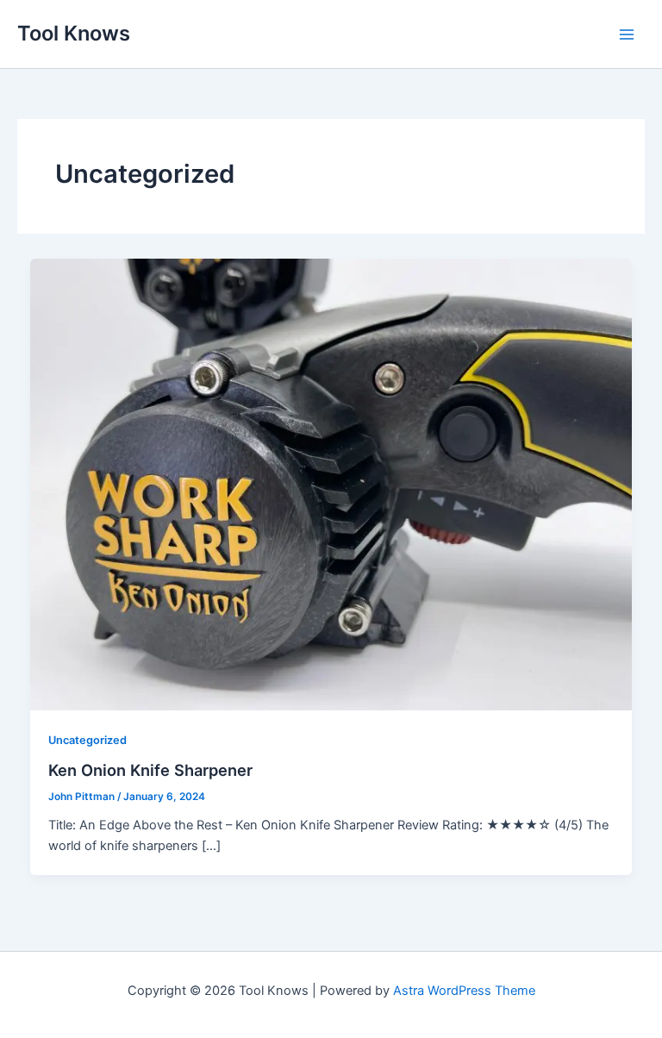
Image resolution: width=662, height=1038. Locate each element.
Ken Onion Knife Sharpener (150, 769)
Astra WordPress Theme (464, 990)
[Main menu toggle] (627, 34)
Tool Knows (73, 33)
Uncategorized (87, 740)
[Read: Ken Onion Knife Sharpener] (331, 483)
